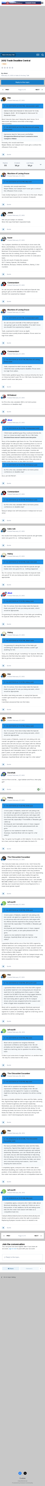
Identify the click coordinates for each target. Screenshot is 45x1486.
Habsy (10, 554)
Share (11, 1268)
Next (38, 89)
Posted (16, 100)
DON (9, 718)
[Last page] (42, 89)
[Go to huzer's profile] (4, 239)
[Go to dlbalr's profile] (4, 421)
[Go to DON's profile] (4, 719)
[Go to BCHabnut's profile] (4, 396)
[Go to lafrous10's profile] (4, 903)
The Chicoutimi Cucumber (18, 857)
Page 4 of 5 (22, 89)
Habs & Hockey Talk (22, 75)
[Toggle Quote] (5, 106)
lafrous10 (11, 902)
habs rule (11, 529)
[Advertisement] (22, 29)
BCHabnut (11, 395)
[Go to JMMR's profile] (4, 214)
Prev (7, 89)
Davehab (11, 773)
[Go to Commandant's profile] (4, 284)
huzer (9, 238)
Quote (9, 154)
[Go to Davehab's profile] (4, 774)
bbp (9, 98)
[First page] (2, 89)
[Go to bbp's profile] (4, 99)
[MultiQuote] (3, 154)
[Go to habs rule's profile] (4, 530)
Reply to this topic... (13, 1257)
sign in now (13, 1248)
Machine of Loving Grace (18, 173)
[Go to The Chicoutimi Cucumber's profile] (4, 858)
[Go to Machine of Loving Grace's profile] (4, 175)
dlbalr (5, 73)
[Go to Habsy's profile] (4, 555)
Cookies (23, 1478)
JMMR (10, 213)
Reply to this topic (22, 82)
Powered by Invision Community (22, 1483)
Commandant (13, 283)
